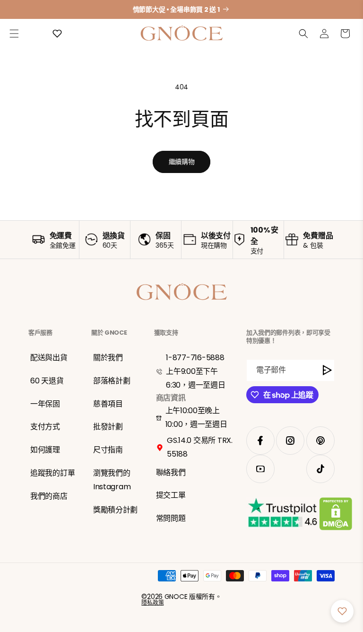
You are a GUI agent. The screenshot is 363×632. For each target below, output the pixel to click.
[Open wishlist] (57, 33)
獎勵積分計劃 (115, 509)
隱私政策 (152, 603)
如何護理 (45, 449)
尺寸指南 (108, 449)
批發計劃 (108, 426)
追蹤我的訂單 (52, 473)
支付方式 (45, 426)
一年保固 (45, 403)
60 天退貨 (46, 380)
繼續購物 (182, 161)
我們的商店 (49, 496)
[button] (14, 33)
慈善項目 (108, 403)
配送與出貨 (49, 357)
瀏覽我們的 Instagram (111, 480)
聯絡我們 (171, 472)
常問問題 (171, 518)
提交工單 (171, 495)
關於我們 (108, 357)
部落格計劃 (111, 380)
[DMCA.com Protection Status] (336, 515)
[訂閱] (327, 370)
